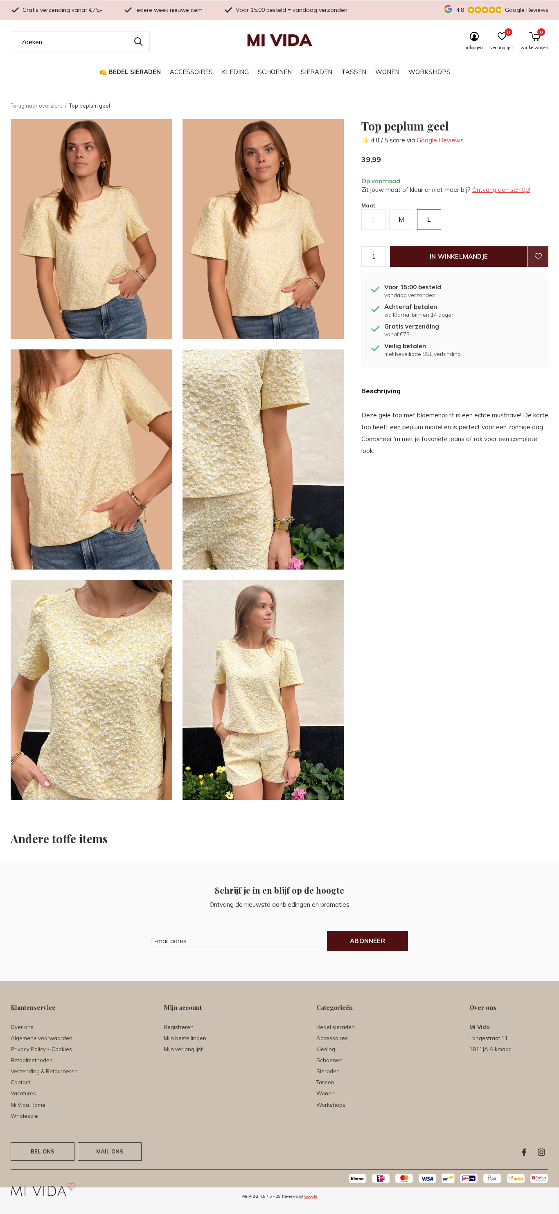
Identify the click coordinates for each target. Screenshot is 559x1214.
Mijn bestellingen (185, 1038)
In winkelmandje (459, 256)
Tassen (353, 72)
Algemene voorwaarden (41, 1038)
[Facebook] (524, 1152)
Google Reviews (440, 140)
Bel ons (42, 1151)
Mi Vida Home (28, 1104)
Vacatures (23, 1093)
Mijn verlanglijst (183, 1049)
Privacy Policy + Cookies (41, 1049)
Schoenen (275, 72)
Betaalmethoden (32, 1060)
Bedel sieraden (134, 72)
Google (310, 1196)
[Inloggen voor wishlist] (538, 256)
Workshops (429, 72)
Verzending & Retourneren (44, 1071)
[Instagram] (541, 1152)
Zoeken (138, 42)
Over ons (22, 1027)
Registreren (179, 1027)
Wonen (387, 72)
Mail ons (109, 1151)
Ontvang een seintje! (501, 190)
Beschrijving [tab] (381, 391)
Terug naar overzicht (36, 105)
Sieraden (316, 72)
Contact (20, 1082)
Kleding (235, 72)
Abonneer (367, 941)
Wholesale (24, 1116)
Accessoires (191, 72)
